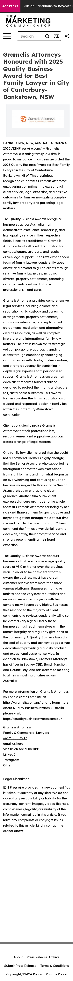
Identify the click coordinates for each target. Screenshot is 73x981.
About (18, 957)
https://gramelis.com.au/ (22, 702)
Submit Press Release (20, 966)
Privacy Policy (56, 974)
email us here (13, 743)
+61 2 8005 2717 (15, 738)
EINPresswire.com (26, 148)
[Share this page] (67, 36)
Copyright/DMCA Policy (24, 974)
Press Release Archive (43, 957)
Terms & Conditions (54, 966)
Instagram (11, 760)
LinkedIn (10, 754)
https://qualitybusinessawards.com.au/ (32, 719)
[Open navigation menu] (7, 36)
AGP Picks (10, 6)
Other (7, 765)
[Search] (47, 36)
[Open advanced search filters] (56, 36)
